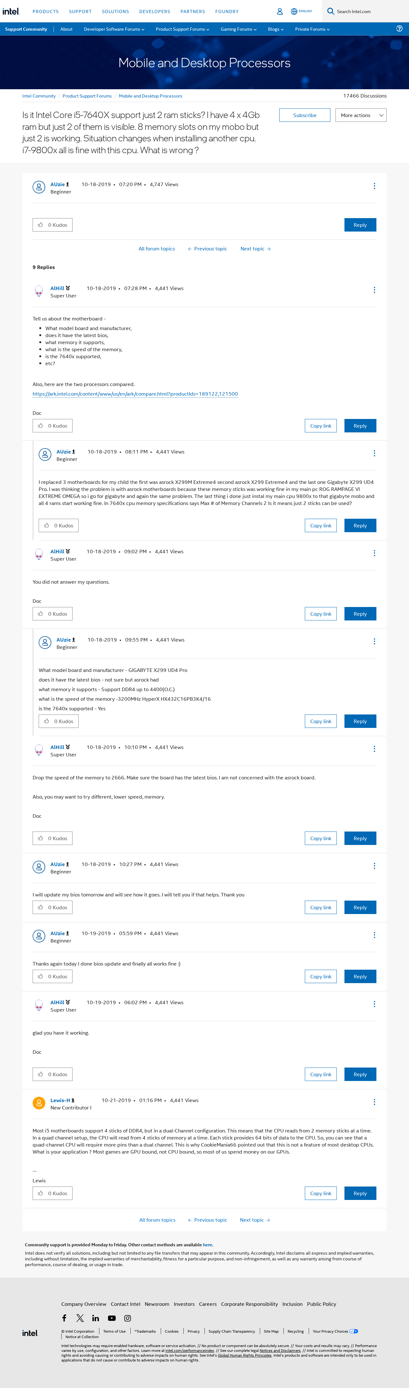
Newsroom (157, 1303)
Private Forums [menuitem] (310, 28)
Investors (184, 1303)
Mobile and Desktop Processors (150, 95)
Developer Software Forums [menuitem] (112, 28)
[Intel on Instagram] (127, 1318)
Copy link (320, 425)
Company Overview (83, 1303)
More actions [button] (355, 115)
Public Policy (321, 1303)
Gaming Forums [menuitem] (236, 28)
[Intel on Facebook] (64, 1318)
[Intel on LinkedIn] (95, 1318)
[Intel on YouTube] (111, 1318)
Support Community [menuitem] (26, 28)
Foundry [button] (227, 11)
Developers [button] (154, 11)
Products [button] (46, 11)
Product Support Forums (87, 95)
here (207, 1244)
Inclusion (292, 1303)
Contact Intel (125, 1303)
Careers (208, 1303)
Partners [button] (193, 11)
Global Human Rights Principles (245, 1355)
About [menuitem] (66, 28)
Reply (360, 224)
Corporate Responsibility (249, 1303)
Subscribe (305, 115)
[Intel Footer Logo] (30, 1332)
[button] (374, 186)
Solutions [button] (115, 11)
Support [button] (80, 11)
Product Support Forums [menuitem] (180, 28)
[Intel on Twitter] (80, 1318)
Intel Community (39, 95)
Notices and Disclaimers (280, 1350)
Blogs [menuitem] (274, 28)
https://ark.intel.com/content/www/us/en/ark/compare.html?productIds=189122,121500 (135, 393)
